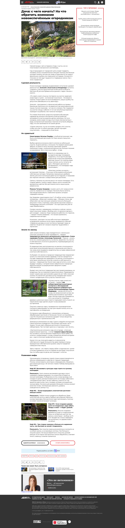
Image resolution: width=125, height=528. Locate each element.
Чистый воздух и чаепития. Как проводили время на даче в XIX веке (37, 469)
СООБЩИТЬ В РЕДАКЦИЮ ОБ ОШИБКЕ (73, 498)
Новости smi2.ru (27, 492)
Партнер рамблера (47, 521)
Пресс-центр (50, 497)
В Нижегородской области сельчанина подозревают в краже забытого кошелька (90, 40)
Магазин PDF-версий (67, 497)
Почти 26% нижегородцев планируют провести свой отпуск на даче (64, 469)
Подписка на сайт (37, 498)
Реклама (57, 497)
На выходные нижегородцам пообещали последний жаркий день (90, 26)
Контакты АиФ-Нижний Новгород (53, 498)
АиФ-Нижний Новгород (65, 57)
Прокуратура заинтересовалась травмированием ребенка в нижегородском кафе (90, 33)
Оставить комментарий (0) (63, 442)
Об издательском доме (38, 497)
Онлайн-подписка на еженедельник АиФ (86, 497)
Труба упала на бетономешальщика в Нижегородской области (90, 19)
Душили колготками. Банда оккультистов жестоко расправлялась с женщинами (90, 13)
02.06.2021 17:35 (25, 7)
